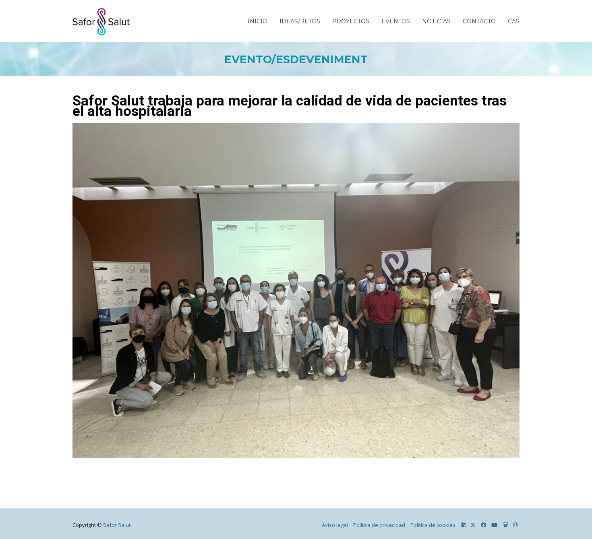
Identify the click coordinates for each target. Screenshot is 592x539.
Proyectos (350, 21)
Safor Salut (116, 525)
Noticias (436, 21)
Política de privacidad (379, 525)
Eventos (395, 21)
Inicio (257, 21)
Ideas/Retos (299, 21)
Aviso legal (335, 525)
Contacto (479, 21)
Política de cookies (432, 525)
